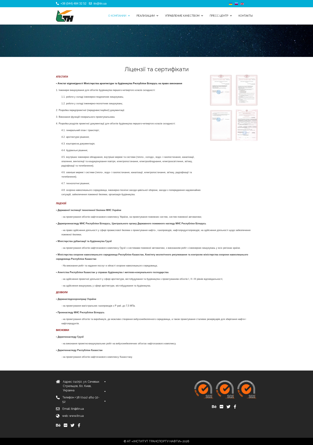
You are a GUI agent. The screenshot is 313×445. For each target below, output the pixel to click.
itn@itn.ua (100, 3)
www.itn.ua (76, 416)
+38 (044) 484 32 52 (73, 3)
